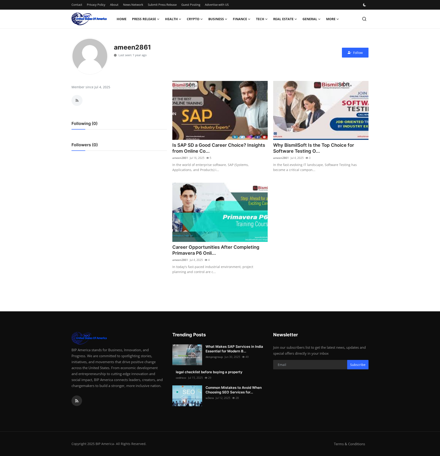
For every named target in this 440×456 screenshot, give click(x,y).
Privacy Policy (96, 5)
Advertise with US (217, 5)
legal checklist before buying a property (209, 372)
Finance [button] (240, 19)
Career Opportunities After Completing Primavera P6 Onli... (215, 250)
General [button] (309, 19)
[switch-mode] (365, 4)
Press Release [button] (144, 19)
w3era (210, 398)
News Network (133, 5)
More (331, 19)
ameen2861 (180, 158)
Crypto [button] (193, 19)
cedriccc (181, 378)
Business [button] (216, 19)
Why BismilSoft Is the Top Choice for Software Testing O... (313, 148)
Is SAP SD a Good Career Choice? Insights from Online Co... (218, 148)
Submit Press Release (162, 5)
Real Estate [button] (283, 19)
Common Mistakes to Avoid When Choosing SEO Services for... (234, 389)
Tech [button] (260, 19)
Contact (77, 5)
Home (121, 19)
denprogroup (214, 357)
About (114, 5)
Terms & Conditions (349, 444)
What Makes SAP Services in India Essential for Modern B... (234, 348)
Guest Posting (190, 5)
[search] (364, 19)
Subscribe (358, 364)
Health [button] (171, 19)
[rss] (77, 400)
